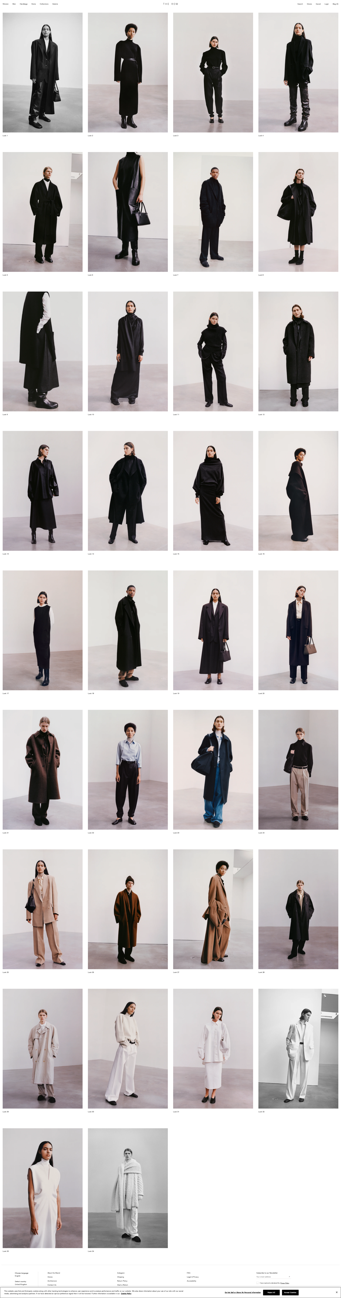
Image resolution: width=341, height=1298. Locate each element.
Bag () (335, 4)
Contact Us (52, 1285)
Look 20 (261, 693)
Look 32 (261, 1112)
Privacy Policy (284, 1283)
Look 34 (91, 1251)
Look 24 (261, 833)
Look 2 (90, 135)
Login (327, 4)
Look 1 (5, 135)
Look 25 (6, 972)
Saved (318, 4)
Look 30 (91, 1112)
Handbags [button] (23, 4)
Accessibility (191, 1281)
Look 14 (91, 554)
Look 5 (5, 275)
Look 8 (260, 275)
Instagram (121, 1273)
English (17, 1276)
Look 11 (176, 414)
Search (300, 4)
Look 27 (176, 972)
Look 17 (6, 693)
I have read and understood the (274, 1283)
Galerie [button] (55, 4)
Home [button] (33, 4)
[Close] (337, 1292)
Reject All (271, 1292)
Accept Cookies (290, 1292)
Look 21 (6, 833)
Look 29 (6, 1112)
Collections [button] (44, 4)
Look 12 (261, 414)
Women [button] (6, 4)
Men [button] (14, 4)
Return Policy (122, 1281)
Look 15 (176, 554)
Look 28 (261, 972)
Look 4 (260, 135)
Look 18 (91, 693)
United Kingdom (21, 1284)
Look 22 (91, 833)
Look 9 (5, 414)
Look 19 (176, 693)
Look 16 (261, 554)
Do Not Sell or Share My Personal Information (243, 1292)
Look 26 (91, 972)
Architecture (52, 1281)
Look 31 (176, 1112)
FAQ (188, 1273)
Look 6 (90, 275)
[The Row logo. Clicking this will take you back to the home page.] (170, 4)
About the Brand (54, 1273)
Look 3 (175, 135)
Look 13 (6, 554)
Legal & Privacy (193, 1277)
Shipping (120, 1277)
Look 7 (175, 275)
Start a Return (122, 1285)
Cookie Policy (126, 1293)
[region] (170, 1292)
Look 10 (91, 414)
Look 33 (6, 1251)
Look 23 (176, 833)
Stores (309, 4)
